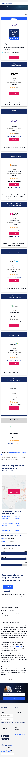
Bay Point (17, 525)
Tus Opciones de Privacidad (7, 751)
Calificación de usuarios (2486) (13, 277)
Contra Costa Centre (7, 523)
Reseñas (2, 712)
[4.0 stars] (16, 87)
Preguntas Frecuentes (18, 714)
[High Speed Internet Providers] (7, 3)
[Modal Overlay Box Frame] (14, 693)
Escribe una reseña (8, 587)
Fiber (3, 541)
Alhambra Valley (6, 516)
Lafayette (17, 516)
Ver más (14, 445)
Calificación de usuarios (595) (14, 230)
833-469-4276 (16, 236)
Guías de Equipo (18, 712)
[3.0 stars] (14, 87)
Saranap (17, 523)
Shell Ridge (17, 518)
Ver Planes (12, 57)
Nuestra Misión (17, 727)
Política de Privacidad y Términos (18, 750)
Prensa (16, 731)
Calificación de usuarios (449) (13, 360)
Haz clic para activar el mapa (14, 491)
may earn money (5, 0)
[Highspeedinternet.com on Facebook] (15, 735)
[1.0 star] (10, 87)
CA (5, 679)
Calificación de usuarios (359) (14, 136)
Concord (4, 525)
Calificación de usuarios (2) (13, 443)
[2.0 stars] (12, 87)
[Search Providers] (11, 715)
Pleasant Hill (5, 518)
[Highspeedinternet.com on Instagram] (20, 735)
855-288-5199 (16, 411)
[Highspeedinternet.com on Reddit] (22, 735)
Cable (3, 538)
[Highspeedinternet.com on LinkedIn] (24, 735)
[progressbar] (14, 553)
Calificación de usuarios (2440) (13, 90)
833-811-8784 (16, 187)
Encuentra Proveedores (5, 710)
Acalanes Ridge (6, 530)
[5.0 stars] (18, 87)
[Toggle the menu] (25, 3)
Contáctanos (17, 729)
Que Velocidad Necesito (5, 728)
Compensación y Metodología (6, 750)
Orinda (16, 528)
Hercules (17, 530)
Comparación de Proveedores (20, 710)
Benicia (4, 521)
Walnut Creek (18, 521)
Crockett (4, 528)
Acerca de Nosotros (18, 724)
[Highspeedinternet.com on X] (17, 735)
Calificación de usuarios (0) (13, 322)
